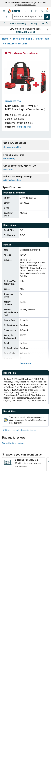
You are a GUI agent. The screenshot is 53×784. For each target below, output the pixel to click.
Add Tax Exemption (12, 180)
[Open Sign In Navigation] (41, 11)
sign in (18, 5)
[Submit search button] (47, 17)
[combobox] (31, 17)
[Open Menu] (4, 11)
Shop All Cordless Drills (16, 43)
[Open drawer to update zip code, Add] (6, 16)
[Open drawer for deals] (25, 11)
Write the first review (13, 443)
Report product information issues (20, 430)
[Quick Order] (31, 11)
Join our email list (12, 147)
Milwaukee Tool (13, 101)
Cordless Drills (24, 126)
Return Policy (9, 158)
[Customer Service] (36, 11)
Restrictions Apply (28, 5)
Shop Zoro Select (25, 31)
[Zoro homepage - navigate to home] (14, 11)
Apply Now (8, 169)
